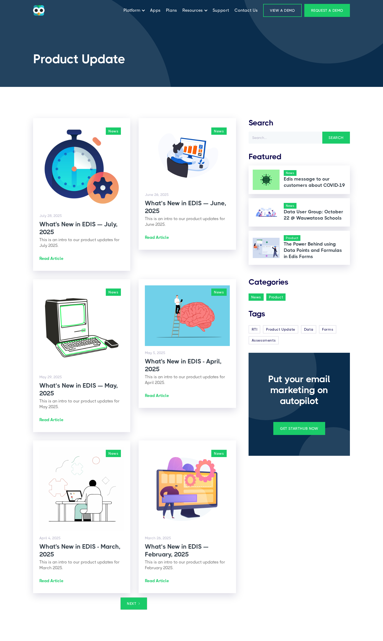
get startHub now (299, 428)
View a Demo (282, 10)
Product (276, 297)
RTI (254, 329)
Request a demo (327, 10)
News (256, 297)
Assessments (264, 340)
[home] (39, 10)
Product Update (280, 329)
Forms (327, 329)
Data (308, 329)
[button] (133, 10)
